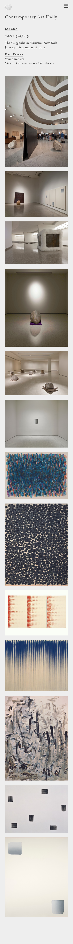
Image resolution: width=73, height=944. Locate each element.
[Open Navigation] (66, 6)
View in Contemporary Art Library (29, 63)
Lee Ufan (11, 29)
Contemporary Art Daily (31, 17)
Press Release (14, 54)
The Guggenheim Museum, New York (31, 43)
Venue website (14, 59)
